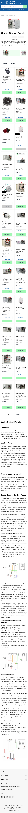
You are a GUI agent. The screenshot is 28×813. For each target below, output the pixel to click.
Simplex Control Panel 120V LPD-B (20, 194)
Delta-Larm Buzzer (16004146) (7, 195)
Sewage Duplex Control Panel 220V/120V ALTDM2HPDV (20, 339)
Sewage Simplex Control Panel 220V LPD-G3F (7, 279)
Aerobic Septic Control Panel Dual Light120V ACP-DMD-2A (7, 309)
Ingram (3, 141)
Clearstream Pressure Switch (6, 222)
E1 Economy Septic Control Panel (7, 165)
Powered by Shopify (14, 810)
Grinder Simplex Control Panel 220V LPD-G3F (21, 223)
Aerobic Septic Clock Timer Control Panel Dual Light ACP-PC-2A (20, 280)
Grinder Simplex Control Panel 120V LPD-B (7, 250)
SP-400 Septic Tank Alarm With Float (20, 309)
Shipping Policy (12, 805)
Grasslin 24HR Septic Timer (5, 109)
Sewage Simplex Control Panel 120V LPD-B (21, 81)
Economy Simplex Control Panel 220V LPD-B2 (21, 367)
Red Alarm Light (6, 139)
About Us (5, 805)
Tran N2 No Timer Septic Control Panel (20, 251)
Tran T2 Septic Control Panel (19, 168)
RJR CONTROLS (19, 112)
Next (17, 414)
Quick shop (7, 89)
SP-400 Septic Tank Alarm (19, 136)
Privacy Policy (18, 807)
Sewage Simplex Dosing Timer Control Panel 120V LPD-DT (7, 339)
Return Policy (20, 805)
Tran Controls (18, 170)
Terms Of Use (10, 807)
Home (2, 15)
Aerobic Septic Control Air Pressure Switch (6, 78)
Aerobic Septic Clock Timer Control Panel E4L (6, 367)
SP (16, 138)
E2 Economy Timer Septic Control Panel (21, 110)
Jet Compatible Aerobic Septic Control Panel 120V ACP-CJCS (21, 396)
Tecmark (4, 80)
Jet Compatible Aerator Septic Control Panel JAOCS (6, 396)
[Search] (25, 6)
